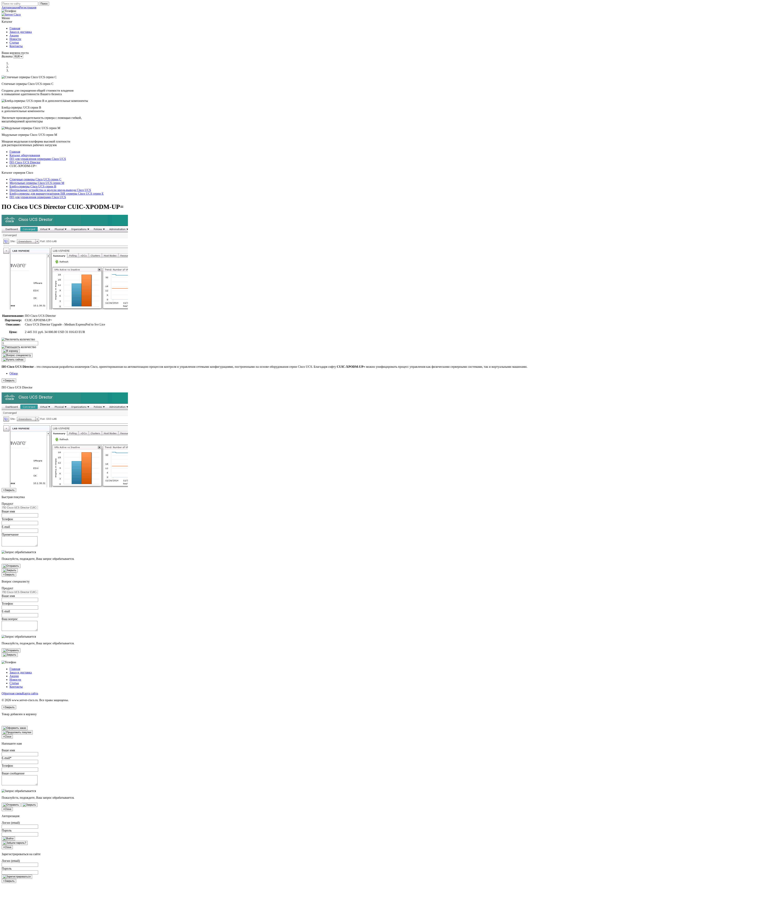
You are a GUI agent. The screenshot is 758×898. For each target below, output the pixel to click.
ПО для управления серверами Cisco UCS (37, 158)
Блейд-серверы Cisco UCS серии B (32, 186)
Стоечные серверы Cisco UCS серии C (35, 179)
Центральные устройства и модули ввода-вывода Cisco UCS (50, 190)
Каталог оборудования (24, 155)
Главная (14, 28)
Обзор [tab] (13, 373)
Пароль (6, 830)
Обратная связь (12, 693)
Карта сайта (30, 693)
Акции (14, 35)
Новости (15, 39)
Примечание (10, 534)
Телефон (7, 519)
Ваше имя (8, 511)
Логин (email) (11, 822)
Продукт (7, 503)
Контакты (16, 46)
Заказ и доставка (20, 32)
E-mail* (6, 758)
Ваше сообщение (13, 773)
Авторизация (10, 7)
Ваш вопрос (10, 619)
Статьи (14, 42)
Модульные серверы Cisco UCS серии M (36, 183)
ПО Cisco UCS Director (24, 162)
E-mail (6, 526)
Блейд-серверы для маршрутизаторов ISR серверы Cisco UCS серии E (56, 193)
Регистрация (27, 7)
